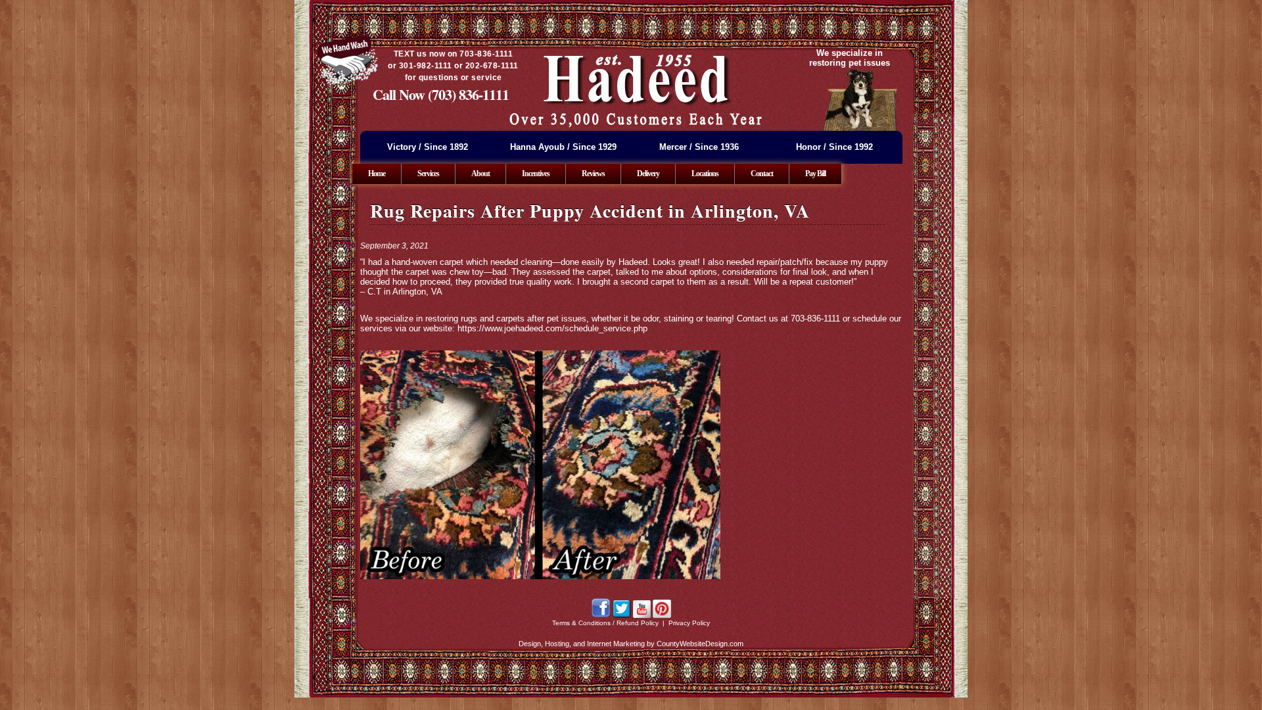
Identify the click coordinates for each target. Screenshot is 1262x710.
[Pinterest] (662, 615)
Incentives (535, 173)
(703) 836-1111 (468, 94)
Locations (704, 173)
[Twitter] (622, 615)
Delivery (648, 173)
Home (376, 173)
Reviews (593, 173)
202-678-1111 (492, 65)
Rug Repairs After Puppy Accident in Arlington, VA (590, 210)
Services (428, 173)
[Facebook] (601, 615)
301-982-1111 (425, 65)
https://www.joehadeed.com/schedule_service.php (552, 328)
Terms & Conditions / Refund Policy (605, 623)
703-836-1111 (486, 54)
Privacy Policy (689, 623)
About (480, 173)
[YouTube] (642, 615)
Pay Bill (815, 173)
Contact (762, 173)
